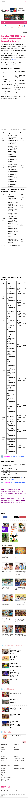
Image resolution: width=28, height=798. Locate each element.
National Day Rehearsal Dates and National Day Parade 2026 (15, 694)
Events (3, 756)
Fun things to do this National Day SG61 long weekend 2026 (15, 708)
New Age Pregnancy (19, 768)
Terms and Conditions (19, 760)
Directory (3, 754)
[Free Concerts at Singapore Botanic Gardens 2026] (6, 701)
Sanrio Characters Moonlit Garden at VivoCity (14, 658)
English (25, 32)
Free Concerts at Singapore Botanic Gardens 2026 (14, 701)
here (13, 493)
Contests (3, 751)
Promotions (4, 758)
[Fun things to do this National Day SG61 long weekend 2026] (6, 709)
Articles (3, 749)
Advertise (16, 751)
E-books (3, 772)
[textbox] (13, 1)
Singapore (3, 768)
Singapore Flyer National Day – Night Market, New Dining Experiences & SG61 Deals (15, 724)
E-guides (3, 775)
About (15, 747)
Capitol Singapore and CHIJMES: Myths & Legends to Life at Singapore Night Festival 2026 (15, 673)
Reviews (3, 760)
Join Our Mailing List (6, 777)
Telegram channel (20, 500)
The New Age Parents (16, 794)
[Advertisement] (14, 5)
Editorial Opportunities (19, 758)
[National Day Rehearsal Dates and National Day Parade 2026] (6, 694)
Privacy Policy (17, 754)
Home (2, 747)
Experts (3, 770)
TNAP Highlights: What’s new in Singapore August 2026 (15, 665)
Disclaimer (16, 756)
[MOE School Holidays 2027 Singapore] (6, 716)
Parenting (16, 749)
